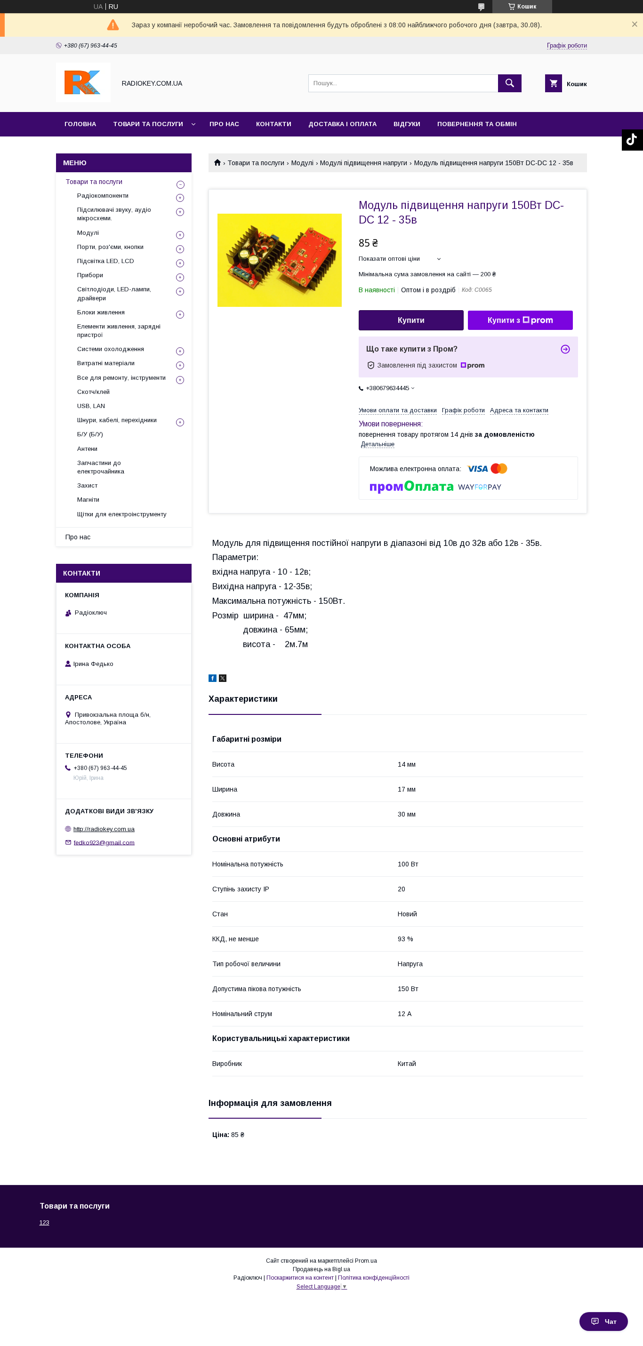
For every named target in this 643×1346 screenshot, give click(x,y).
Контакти (273, 124)
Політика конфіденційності (374, 1277)
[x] (222, 679)
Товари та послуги (148, 124)
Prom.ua (366, 1261)
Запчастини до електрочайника (100, 467)
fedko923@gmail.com (104, 842)
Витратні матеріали (106, 363)
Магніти (88, 499)
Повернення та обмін (477, 124)
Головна (80, 124)
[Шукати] (510, 83)
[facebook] (213, 679)
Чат (611, 1321)
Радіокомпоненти (103, 195)
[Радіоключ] (83, 100)
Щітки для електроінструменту (122, 514)
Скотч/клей (93, 391)
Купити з (504, 320)
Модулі (302, 163)
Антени (87, 448)
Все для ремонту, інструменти (121, 377)
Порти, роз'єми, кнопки (110, 246)
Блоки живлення (101, 312)
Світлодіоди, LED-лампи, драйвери (114, 293)
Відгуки (407, 124)
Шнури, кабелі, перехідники (117, 420)
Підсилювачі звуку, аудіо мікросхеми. (114, 214)
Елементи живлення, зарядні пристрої (119, 330)
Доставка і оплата (342, 124)
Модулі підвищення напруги (363, 163)
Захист (87, 485)
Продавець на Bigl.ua (321, 1269)
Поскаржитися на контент (300, 1277)
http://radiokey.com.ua (104, 829)
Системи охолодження (110, 349)
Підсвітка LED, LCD (105, 260)
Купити (411, 320)
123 (44, 1222)
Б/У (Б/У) (90, 434)
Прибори (90, 275)
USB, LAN (91, 405)
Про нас (224, 124)
